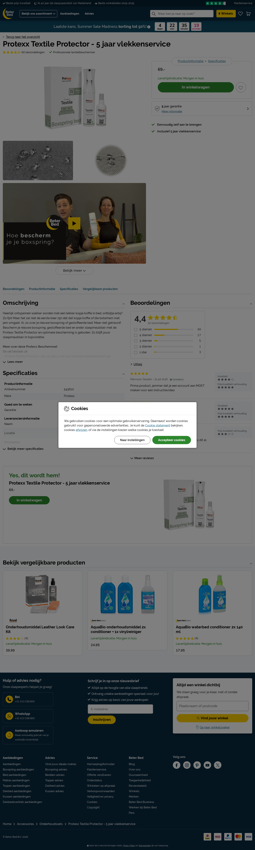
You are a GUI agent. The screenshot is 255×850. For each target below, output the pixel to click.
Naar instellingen (132, 440)
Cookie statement (157, 425)
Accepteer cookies (171, 440)
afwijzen (81, 430)
